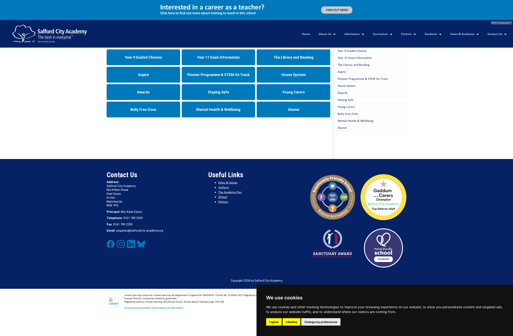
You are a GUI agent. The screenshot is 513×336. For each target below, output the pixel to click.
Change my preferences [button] (320, 322)
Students (431, 34)
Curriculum (380, 34)
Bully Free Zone (143, 109)
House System (293, 75)
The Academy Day (230, 192)
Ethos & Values (227, 182)
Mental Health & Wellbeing (218, 109)
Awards (143, 92)
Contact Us (495, 34)
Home (306, 34)
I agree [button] (274, 322)
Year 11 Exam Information (218, 57)
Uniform (223, 187)
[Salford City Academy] (49, 34)
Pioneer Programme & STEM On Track (218, 75)
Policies (223, 202)
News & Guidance (462, 34)
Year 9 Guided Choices (143, 57)
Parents (406, 34)
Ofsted (222, 197)
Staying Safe (218, 92)
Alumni (293, 109)
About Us (325, 34)
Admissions (352, 34)
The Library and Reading (293, 57)
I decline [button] (291, 322)
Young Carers (293, 92)
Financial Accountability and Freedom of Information (153, 308)
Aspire (143, 75)
